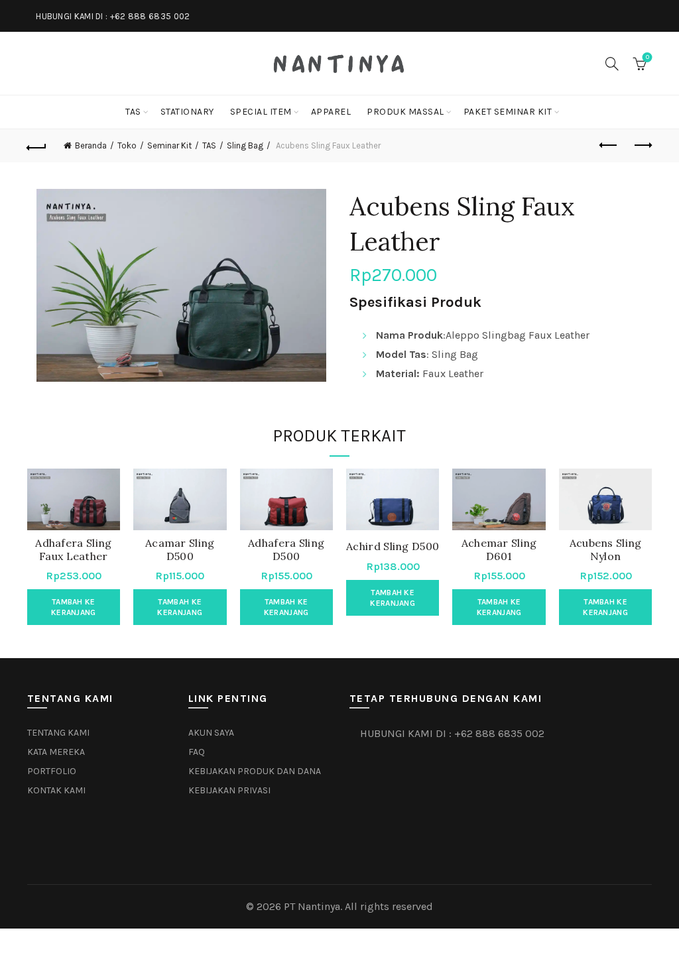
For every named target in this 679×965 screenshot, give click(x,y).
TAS (133, 111)
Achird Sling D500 (392, 546)
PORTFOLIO (51, 771)
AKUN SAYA (211, 732)
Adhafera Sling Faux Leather (73, 549)
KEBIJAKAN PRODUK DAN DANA (254, 771)
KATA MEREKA (56, 752)
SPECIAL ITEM (261, 111)
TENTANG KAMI (58, 732)
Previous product (608, 146)
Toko (127, 145)
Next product (641, 146)
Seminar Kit (169, 145)
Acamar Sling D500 (180, 549)
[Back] (37, 146)
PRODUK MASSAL (405, 111)
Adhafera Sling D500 (286, 549)
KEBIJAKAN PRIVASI (229, 790)
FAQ (196, 752)
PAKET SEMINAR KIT (507, 111)
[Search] (612, 64)
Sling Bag (245, 145)
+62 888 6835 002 (150, 16)
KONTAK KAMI (56, 790)
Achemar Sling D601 (499, 549)
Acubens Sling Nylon (606, 549)
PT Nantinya (312, 906)
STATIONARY (187, 111)
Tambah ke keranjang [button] (73, 607)
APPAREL (331, 111)
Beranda (91, 145)
